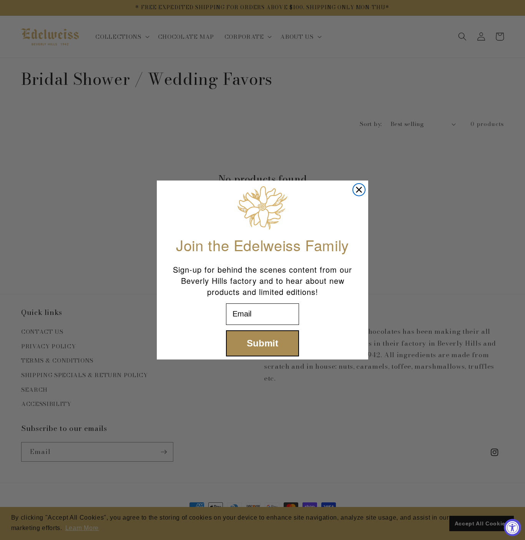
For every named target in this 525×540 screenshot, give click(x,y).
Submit (262, 343)
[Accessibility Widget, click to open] (512, 527)
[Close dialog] (359, 190)
